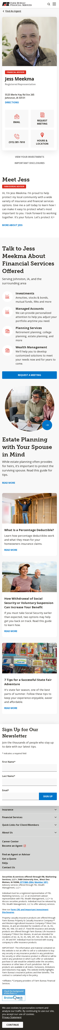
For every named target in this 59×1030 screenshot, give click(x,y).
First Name (8, 761)
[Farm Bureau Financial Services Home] (17, 4)
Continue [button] (12, 1024)
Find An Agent (13, 11)
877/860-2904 (26, 882)
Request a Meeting (29, 375)
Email (5, 790)
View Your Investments (29, 156)
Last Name (8, 776)
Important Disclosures (30, 163)
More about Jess (12, 225)
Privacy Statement (11, 1017)
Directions (12, 102)
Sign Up (48, 796)
